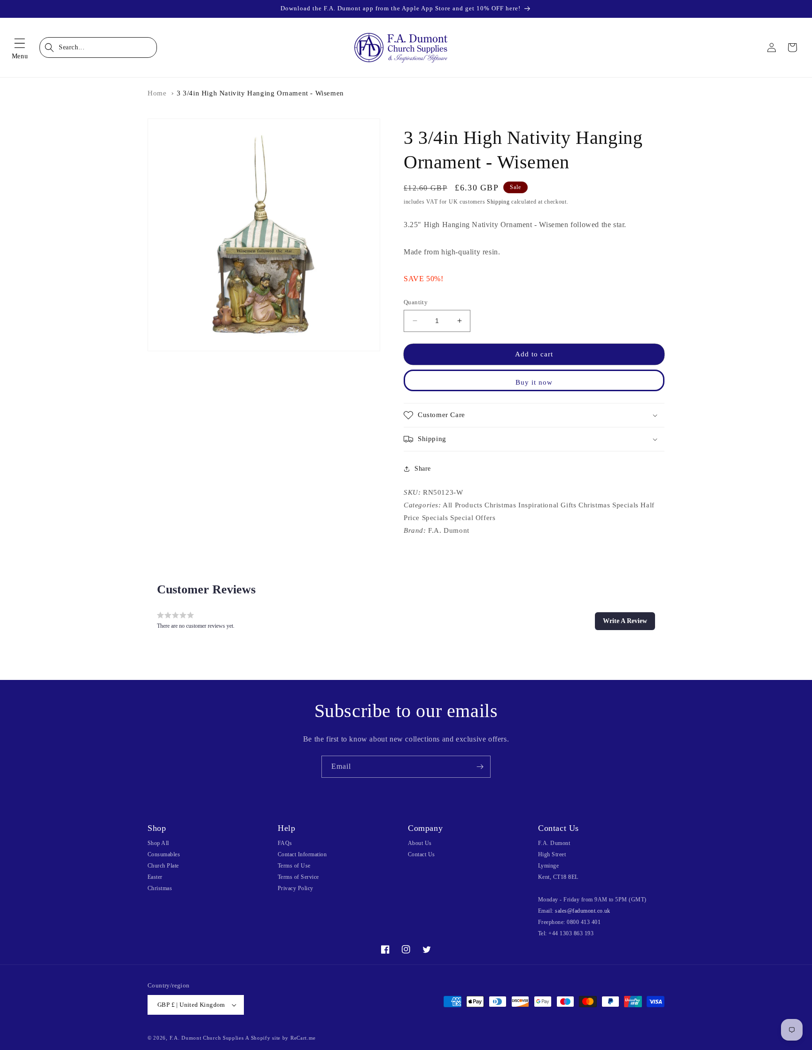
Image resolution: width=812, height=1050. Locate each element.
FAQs (285, 843)
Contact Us (421, 854)
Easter (155, 877)
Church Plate (163, 865)
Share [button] (422, 468)
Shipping (498, 201)
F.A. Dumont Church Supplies (207, 1038)
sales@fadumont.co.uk (582, 911)
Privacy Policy (295, 888)
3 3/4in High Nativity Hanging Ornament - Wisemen (260, 93)
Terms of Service (298, 877)
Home (157, 93)
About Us (420, 843)
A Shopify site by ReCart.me (280, 1038)
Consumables (164, 854)
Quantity (416, 302)
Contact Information (302, 854)
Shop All (158, 843)
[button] (19, 47)
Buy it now (534, 382)
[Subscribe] (479, 767)
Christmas (160, 888)
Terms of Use (294, 865)
